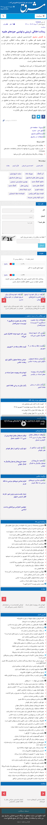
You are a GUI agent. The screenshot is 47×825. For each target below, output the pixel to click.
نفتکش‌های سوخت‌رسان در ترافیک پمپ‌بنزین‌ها (29, 541)
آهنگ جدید (12, 185)
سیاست (39, 16)
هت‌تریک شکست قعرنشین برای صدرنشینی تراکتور (28, 778)
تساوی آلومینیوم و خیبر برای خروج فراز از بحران (29, 736)
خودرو (43, 290)
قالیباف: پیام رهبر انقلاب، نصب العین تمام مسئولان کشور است (24, 721)
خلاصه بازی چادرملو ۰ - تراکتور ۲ (34, 763)
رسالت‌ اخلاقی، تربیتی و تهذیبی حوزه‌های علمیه (23, 32)
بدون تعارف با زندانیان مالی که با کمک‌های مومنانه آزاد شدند (25, 769)
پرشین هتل (24, 185)
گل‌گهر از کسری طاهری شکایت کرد (33, 637)
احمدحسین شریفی (27, 165)
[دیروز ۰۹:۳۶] (36, 389)
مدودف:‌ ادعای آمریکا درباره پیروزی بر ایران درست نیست (26, 772)
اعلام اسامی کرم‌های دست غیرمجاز (33, 621)
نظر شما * (41, 222)
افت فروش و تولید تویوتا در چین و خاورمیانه (30, 618)
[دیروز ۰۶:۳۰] (12, 792)
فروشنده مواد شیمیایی (16, 193)
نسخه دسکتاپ (23, 811)
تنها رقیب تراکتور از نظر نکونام (16, 448)
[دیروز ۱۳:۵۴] (36, 376)
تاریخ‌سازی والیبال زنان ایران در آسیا (33, 550)
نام (44, 210)
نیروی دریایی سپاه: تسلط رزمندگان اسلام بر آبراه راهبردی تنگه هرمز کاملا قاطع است (24, 662)
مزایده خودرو (39, 189)
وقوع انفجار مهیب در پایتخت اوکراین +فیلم (30, 690)
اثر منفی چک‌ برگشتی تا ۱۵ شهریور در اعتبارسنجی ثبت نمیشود (25, 556)
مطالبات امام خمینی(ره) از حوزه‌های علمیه (30, 145)
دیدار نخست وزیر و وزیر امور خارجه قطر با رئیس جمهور (14, 495)
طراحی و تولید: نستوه (23, 822)
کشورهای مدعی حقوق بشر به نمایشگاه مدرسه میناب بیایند (26, 775)
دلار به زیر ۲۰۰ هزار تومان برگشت (33, 413)
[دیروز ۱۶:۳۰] (36, 338)
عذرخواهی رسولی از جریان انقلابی (33, 559)
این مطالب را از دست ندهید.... (35, 316)
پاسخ (5, 264)
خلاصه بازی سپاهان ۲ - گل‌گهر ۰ (34, 733)
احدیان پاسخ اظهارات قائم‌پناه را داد (33, 751)
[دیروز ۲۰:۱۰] (36, 325)
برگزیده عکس (40, 476)
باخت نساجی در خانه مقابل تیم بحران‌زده (31, 730)
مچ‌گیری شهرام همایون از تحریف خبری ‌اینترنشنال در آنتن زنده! (24, 572)
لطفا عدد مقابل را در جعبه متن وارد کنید (32, 237)
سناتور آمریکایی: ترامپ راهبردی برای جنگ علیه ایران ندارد (26, 538)
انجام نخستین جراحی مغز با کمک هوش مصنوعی (13, 800)
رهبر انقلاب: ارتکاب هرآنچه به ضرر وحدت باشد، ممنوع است (25, 531)
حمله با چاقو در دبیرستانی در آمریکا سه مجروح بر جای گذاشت (25, 693)
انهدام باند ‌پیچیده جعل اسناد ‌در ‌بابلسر (15, 374)
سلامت (43, 783)
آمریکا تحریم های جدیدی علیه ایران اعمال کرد (29, 553)
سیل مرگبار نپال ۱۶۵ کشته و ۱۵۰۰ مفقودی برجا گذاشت (27, 562)
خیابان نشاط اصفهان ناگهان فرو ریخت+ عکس (15, 361)
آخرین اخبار (41, 614)
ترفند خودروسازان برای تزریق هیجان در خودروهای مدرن (13, 307)
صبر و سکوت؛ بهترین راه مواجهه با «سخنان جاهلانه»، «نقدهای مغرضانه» (24, 149)
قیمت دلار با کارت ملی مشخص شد (33, 404)
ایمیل (43, 216)
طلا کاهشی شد (39, 568)
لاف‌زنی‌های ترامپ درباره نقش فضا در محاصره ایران (28, 666)
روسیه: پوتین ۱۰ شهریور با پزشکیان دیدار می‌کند (29, 754)
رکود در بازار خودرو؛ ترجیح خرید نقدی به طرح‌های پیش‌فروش (34, 307)
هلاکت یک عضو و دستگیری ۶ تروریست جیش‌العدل (16, 322)
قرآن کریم (16, 165)
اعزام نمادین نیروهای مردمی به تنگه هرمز (14, 482)
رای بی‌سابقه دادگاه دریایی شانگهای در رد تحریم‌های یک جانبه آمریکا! (23, 766)
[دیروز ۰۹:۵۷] (12, 597)
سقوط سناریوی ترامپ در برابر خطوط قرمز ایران (29, 669)
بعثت (8, 165)
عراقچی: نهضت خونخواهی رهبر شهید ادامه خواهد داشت (26, 718)
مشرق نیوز (27, 6)
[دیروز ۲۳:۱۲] (36, 439)
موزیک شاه (29, 173)
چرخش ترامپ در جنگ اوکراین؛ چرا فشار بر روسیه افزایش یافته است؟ (25, 676)
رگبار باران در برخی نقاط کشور (16, 385)
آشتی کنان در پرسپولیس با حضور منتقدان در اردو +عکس (26, 714)
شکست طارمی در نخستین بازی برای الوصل (31, 724)
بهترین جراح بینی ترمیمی (18, 181)
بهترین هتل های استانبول (34, 177)
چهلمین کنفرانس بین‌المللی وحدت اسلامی (15, 508)
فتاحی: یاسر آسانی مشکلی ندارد (34, 574)
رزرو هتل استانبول (15, 177)
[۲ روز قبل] (36, 498)
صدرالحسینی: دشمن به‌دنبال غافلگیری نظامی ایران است (26, 535)
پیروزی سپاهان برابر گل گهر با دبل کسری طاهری (28, 739)
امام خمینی (39, 165)
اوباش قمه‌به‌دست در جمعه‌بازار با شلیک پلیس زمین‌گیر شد (25, 547)
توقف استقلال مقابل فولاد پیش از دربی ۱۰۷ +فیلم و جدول (15, 437)
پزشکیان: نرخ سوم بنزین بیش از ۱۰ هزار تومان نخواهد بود (26, 684)
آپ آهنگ (40, 173)
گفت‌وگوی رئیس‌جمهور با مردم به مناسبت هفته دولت (27, 727)
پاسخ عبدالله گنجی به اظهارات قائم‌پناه (32, 672)
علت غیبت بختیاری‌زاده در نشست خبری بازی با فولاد (28, 646)
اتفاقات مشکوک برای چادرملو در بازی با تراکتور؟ (29, 565)
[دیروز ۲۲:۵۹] (36, 485)
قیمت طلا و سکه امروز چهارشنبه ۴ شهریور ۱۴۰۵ (29, 407)
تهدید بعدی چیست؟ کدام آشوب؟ (33, 584)
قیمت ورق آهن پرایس (36, 193)
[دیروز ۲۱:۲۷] (23, 423)
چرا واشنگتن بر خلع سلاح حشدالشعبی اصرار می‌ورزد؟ (27, 627)
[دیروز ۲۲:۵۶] (36, 465)
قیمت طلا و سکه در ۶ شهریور (16, 346)
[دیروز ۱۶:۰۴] (36, 363)
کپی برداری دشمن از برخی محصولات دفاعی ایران (29, 528)
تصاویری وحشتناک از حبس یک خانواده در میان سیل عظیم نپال (24, 525)
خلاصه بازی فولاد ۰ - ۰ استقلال (34, 681)
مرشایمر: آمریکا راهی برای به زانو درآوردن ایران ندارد (28, 544)
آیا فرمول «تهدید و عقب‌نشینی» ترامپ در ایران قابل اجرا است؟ (24, 634)
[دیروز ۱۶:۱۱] (36, 351)
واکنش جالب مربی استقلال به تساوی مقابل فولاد (29, 643)
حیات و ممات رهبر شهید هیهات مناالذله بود (30, 748)
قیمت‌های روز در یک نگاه (37, 400)
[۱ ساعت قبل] (34, 792)
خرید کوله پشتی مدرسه (35, 197)
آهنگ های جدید (38, 185)
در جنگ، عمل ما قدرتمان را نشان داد (32, 631)
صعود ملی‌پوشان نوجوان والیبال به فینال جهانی (15, 463)
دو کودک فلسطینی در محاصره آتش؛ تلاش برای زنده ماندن (26, 624)
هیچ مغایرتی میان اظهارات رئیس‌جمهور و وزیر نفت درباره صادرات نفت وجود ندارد (25, 743)
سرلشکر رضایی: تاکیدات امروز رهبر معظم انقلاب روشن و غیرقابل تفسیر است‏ (24, 656)
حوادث (43, 589)
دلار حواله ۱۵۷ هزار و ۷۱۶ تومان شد (33, 410)
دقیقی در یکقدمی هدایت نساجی (34, 696)
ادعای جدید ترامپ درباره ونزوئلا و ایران (32, 757)
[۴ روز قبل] (34, 298)
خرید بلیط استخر (25, 189)
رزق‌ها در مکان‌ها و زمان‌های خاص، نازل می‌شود (28, 154)
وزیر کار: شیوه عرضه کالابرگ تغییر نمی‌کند (15, 335)
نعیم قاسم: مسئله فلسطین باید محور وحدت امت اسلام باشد (25, 711)
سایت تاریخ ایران (15, 173)
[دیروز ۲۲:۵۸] (36, 452)
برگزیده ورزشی (40, 430)
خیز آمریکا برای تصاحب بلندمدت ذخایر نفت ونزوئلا (28, 652)
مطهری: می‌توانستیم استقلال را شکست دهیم (30, 649)
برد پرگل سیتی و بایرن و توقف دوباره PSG (31, 640)
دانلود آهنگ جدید (37, 181)
